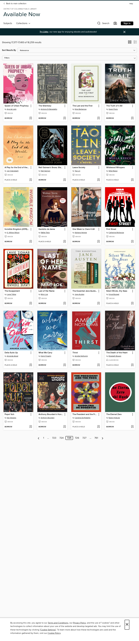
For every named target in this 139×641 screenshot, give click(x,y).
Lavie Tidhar (11, 294)
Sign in (127, 23)
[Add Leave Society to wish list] (98, 180)
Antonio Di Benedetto (49, 109)
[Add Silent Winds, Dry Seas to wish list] (132, 303)
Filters (7, 58)
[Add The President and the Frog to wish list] (98, 427)
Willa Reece (113, 171)
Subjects (7, 23)
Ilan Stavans (11, 418)
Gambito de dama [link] (47, 229)
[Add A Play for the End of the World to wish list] (30, 180)
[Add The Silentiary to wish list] (64, 118)
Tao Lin (77, 171)
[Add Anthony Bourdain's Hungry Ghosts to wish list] (64, 427)
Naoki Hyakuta (114, 418)
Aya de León (11, 109)
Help (131, 4)
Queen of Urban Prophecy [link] (17, 106)
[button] (103, 24)
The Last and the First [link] (82, 106)
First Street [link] (111, 229)
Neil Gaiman (45, 171)
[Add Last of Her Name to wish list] (64, 303)
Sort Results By (9, 50)
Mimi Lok (44, 294)
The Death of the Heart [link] (116, 353)
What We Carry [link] (45, 353)
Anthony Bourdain (47, 418)
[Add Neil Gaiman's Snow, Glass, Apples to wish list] (64, 180)
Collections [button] (22, 23)
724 (61, 437)
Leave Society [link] (78, 167)
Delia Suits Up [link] (11, 353)
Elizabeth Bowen (115, 356)
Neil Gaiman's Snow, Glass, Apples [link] (51, 167)
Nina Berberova (80, 109)
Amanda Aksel (12, 356)
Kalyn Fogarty (46, 356)
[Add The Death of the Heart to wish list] (132, 365)
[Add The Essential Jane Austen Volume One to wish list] (98, 303)
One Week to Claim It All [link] (83, 229)
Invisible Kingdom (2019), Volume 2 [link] (17, 229)
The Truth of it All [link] (114, 106)
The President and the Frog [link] (84, 414)
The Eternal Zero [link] (114, 414)
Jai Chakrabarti (12, 171)
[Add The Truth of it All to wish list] (132, 118)
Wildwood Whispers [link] (115, 167)
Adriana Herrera (81, 233)
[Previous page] (38, 438)
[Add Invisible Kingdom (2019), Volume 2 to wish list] (30, 241)
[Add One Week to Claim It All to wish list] (98, 241)
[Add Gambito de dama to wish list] (64, 241)
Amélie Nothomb (81, 356)
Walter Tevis (45, 233)
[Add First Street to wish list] (132, 241)
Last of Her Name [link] (46, 291)
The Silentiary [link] (45, 106)
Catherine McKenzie (116, 233)
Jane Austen (79, 294)
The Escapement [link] (12, 291)
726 (77, 437)
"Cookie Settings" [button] (48, 629)
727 (84, 437)
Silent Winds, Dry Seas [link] (116, 291)
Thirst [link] (75, 353)
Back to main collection (16, 3)
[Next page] (102, 438)
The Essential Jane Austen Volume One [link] (84, 291)
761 (96, 437)
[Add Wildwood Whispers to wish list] (132, 180)
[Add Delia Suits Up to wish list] (30, 365)
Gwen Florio (113, 109)
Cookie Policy (54, 633)
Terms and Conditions (58, 623)
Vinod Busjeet (114, 294)
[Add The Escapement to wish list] (30, 303)
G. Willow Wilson (13, 233)
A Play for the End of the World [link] (17, 167)
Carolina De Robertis (82, 418)
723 (54, 437)
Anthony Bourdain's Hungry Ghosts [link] (51, 414)
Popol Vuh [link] (9, 414)
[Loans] (115, 24)
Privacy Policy (79, 623)
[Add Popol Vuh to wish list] (30, 427)
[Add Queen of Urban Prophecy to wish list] (30, 118)
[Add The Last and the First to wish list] (98, 118)
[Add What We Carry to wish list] (64, 365)
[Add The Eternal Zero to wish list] (132, 427)
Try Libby (44, 31)
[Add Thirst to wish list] (98, 365)
